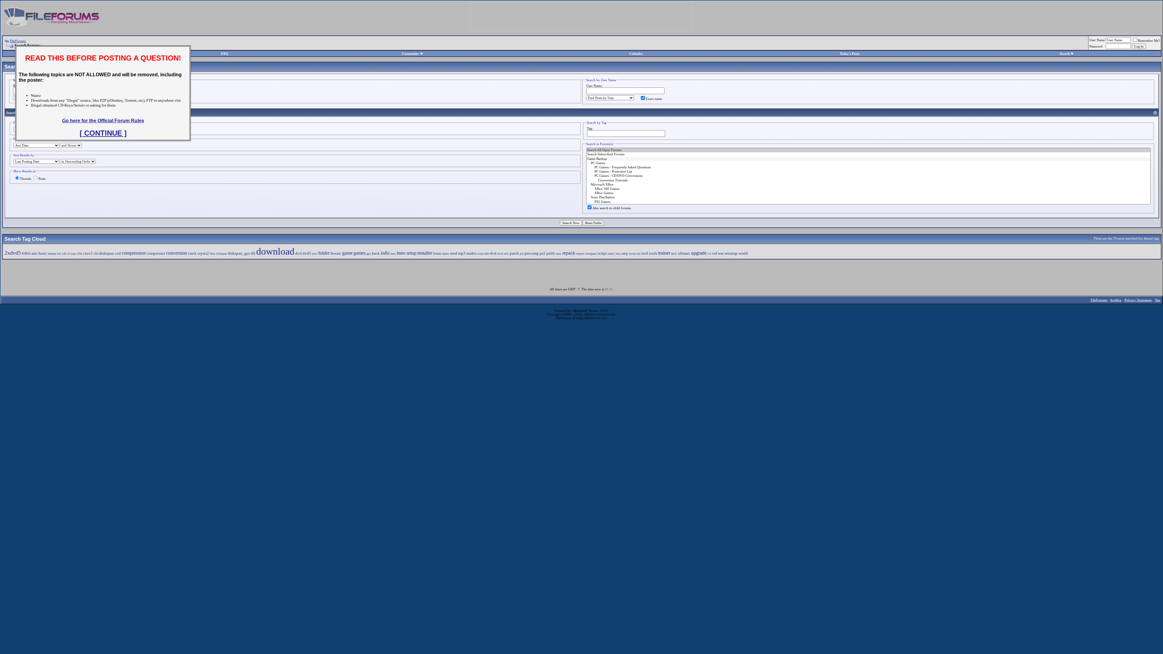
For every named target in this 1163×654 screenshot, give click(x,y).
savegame (591, 253)
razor (559, 253)
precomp (532, 253)
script (602, 253)
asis (34, 253)
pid (522, 253)
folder (324, 253)
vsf (714, 253)
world (743, 253)
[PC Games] (868, 163)
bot (59, 253)
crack (192, 253)
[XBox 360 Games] (868, 189)
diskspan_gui (239, 253)
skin (618, 253)
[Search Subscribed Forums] (868, 154)
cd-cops (71, 253)
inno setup (406, 253)
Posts (41, 178)
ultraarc (684, 253)
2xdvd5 (13, 253)
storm (632, 253)
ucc (674, 253)
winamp (730, 253)
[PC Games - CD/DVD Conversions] (868, 176)
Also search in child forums (611, 208)
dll (253, 253)
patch (514, 253)
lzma (437, 253)
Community (410, 53)
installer (424, 253)
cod (118, 253)
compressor (156, 253)
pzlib (550, 253)
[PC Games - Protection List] (868, 172)
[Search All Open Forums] (868, 150)
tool (644, 253)
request (580, 253)
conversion (176, 253)
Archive (1116, 300)
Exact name (654, 99)
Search (1065, 53)
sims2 (611, 253)
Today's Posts (850, 53)
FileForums (18, 41)
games (359, 253)
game (347, 253)
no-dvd (490, 253)
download (275, 251)
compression (134, 253)
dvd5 (307, 253)
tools (653, 253)
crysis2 (203, 253)
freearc (335, 253)
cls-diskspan (104, 253)
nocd (500, 253)
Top (1157, 300)
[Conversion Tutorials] (868, 180)
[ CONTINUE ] (103, 133)
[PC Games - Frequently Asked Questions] (868, 167)
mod (453, 253)
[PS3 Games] (868, 202)
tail (639, 253)
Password (1095, 46)
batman (52, 253)
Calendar (636, 53)
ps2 (542, 253)
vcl (709, 253)
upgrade (699, 253)
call (64, 253)
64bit (26, 253)
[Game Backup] (868, 159)
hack (376, 253)
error (314, 253)
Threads (25, 178)
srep (624, 253)
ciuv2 (88, 253)
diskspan (221, 253)
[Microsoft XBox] (868, 185)
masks (445, 253)
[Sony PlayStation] (868, 197)
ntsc (506, 253)
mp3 (462, 253)
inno (393, 253)
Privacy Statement (1138, 300)
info (385, 253)
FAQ (224, 53)
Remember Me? (1149, 40)
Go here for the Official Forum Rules (103, 120)
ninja (481, 253)
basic (42, 253)
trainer (664, 253)
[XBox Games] (868, 193)
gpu (368, 253)
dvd (298, 253)
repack (568, 253)
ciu (79, 253)
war (721, 253)
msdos (471, 253)
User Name (1097, 40)
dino (212, 253)
